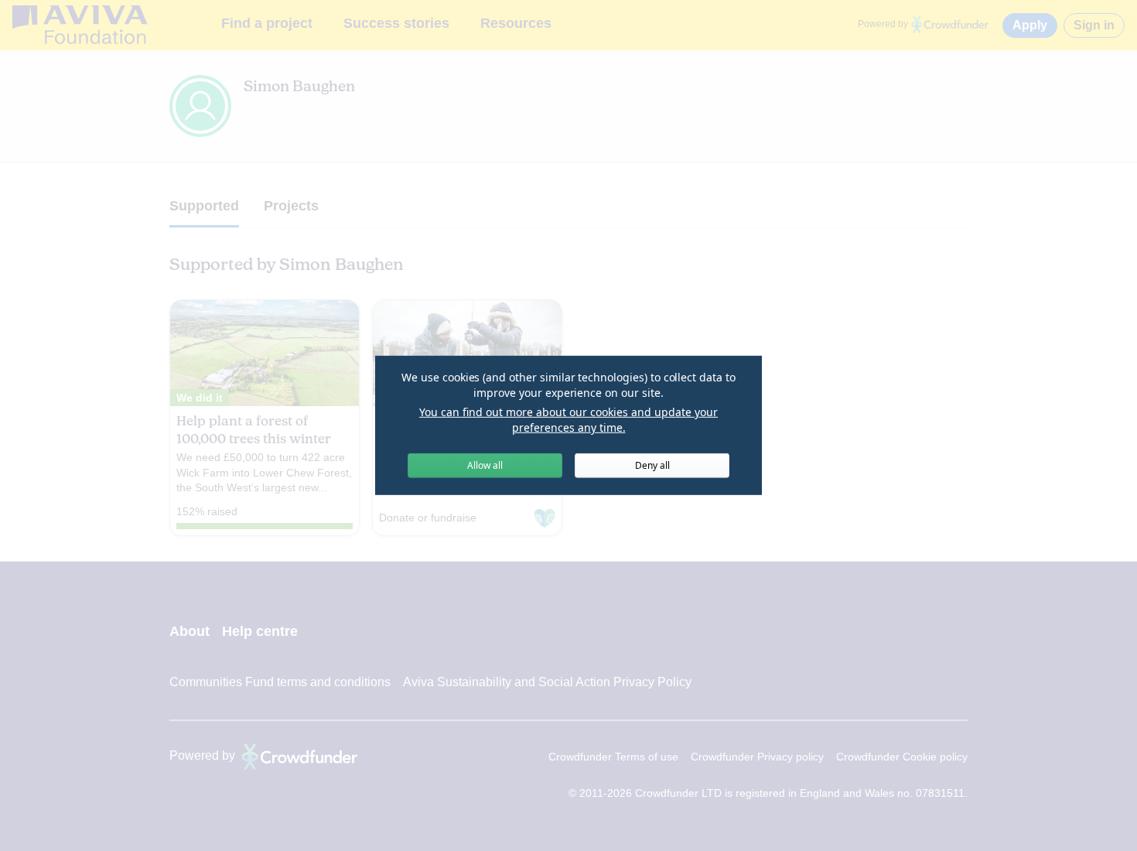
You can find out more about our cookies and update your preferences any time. (568, 420)
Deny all (652, 465)
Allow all (485, 465)
